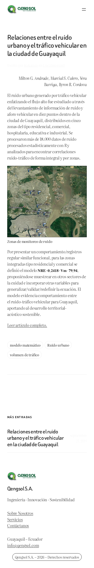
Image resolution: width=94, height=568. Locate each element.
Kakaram (31, 65)
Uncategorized (54, 65)
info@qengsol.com (23, 545)
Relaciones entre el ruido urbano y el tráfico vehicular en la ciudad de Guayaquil (35, 438)
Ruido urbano (58, 345)
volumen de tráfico (24, 354)
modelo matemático (25, 345)
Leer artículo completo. (27, 325)
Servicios (15, 519)
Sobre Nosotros (20, 513)
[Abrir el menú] (84, 9)
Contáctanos (18, 525)
